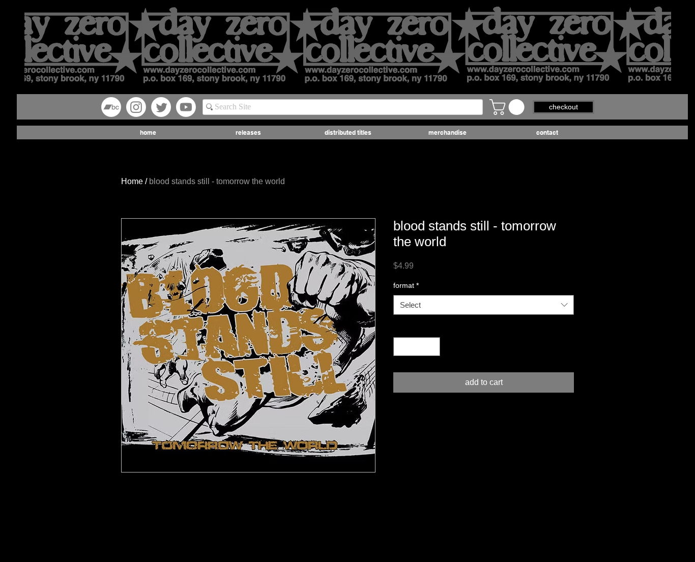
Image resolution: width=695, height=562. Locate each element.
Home (132, 181)
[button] (508, 107)
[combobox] (483, 305)
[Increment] (432, 347)
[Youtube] (186, 107)
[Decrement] (401, 347)
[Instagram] (136, 107)
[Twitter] (161, 107)
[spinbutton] (417, 347)
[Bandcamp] (111, 107)
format (406, 285)
